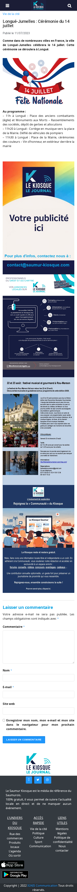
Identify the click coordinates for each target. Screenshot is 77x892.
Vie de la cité (11, 14)
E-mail (8, 687)
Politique (38, 833)
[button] (29, 780)
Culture (38, 838)
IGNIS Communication (42, 886)
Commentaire (14, 627)
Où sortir (15, 855)
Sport (38, 842)
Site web (9, 704)
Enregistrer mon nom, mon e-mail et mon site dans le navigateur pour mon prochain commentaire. (40, 724)
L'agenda (15, 851)
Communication (40, 846)
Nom (7, 670)
